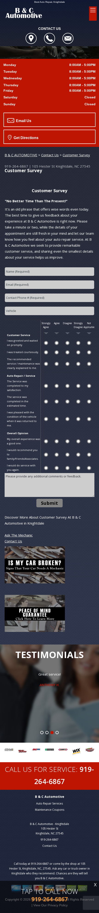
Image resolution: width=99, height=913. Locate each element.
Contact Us (50, 155)
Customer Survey (76, 155)
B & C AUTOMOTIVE (21, 155)
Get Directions (25, 138)
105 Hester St (43, 166)
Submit (49, 503)
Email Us (23, 121)
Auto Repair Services (49, 803)
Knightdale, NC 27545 (73, 166)
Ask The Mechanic (19, 535)
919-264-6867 (16, 166)
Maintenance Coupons (49, 810)
